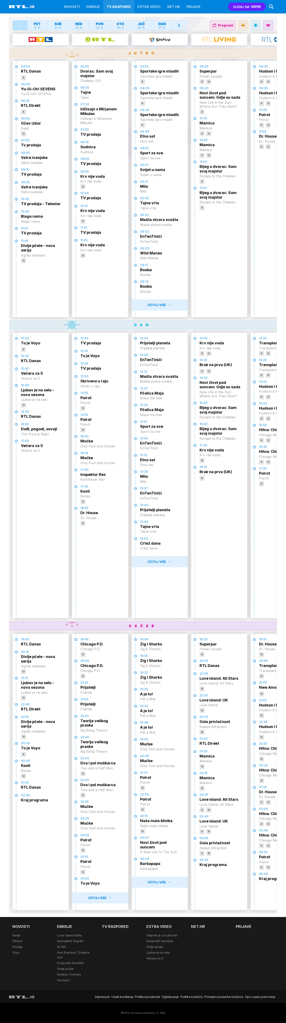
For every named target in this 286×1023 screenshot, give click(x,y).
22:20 (84, 716)
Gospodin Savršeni (70, 963)
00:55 (84, 835)
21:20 (84, 682)
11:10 (83, 227)
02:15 (203, 773)
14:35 (203, 377)
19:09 (144, 639)
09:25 (25, 182)
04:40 (144, 131)
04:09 (144, 88)
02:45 (25, 795)
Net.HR (173, 7)
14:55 (84, 414)
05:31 (144, 181)
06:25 (25, 100)
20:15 (25, 652)
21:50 (84, 699)
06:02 (144, 231)
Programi (225, 25)
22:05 (204, 673)
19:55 (144, 739)
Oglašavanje (170, 997)
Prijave (194, 7)
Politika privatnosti (147, 997)
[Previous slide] (20, 25)
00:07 (144, 837)
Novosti (72, 7)
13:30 (25, 356)
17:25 (203, 445)
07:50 (25, 140)
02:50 (84, 878)
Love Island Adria (69, 935)
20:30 (84, 661)
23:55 (84, 801)
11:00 (203, 161)
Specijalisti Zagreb (70, 941)
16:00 (84, 436)
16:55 (25, 424)
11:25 (84, 240)
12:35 (84, 351)
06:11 (144, 265)
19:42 (144, 706)
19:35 (144, 689)
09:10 (25, 169)
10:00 (84, 193)
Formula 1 (63, 980)
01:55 (84, 856)
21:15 (24, 678)
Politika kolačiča (191, 997)
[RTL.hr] (22, 6)
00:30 (25, 743)
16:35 (84, 453)
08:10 (84, 142)
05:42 (144, 198)
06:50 (25, 118)
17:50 (25, 441)
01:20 (204, 738)
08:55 (84, 159)
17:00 (84, 469)
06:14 (144, 281)
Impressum (102, 997)
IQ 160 (61, 947)
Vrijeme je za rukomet (162, 935)
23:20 (204, 695)
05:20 (204, 860)
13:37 (144, 488)
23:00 (84, 758)
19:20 (204, 639)
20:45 (204, 661)
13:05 (144, 438)
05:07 (144, 165)
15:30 (203, 403)
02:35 (204, 794)
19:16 (144, 656)
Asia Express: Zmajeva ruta (73, 954)
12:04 (144, 338)
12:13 (143, 371)
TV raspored (119, 7)
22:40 (25, 704)
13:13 (143, 455)
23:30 (84, 780)
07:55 (84, 129)
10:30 (25, 199)
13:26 (144, 471)
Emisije (93, 7)
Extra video (149, 7)
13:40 (144, 505)
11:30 (24, 228)
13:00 (84, 376)
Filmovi (17, 941)
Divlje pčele (65, 969)
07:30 (84, 104)
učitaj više (157, 305)
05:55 (84, 66)
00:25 (84, 818)
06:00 (25, 84)
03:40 (204, 816)
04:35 (204, 838)
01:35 (25, 782)
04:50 (25, 66)
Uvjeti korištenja (122, 997)
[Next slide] (179, 25)
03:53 (144, 66)
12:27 (144, 388)
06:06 (144, 248)
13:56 (144, 538)
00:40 (25, 760)
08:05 (25, 153)
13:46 (144, 522)
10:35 (203, 140)
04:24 (144, 110)
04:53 (144, 148)
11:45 (24, 241)
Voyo (16, 952)
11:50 (203, 188)
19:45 (84, 639)
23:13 (144, 816)
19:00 (25, 639)
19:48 (144, 722)
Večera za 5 (155, 958)
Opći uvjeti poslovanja (260, 997)
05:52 (144, 215)
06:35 (84, 87)
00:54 (144, 859)
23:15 (25, 717)
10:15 (84, 206)
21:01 (143, 772)
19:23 (144, 672)
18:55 (84, 508)
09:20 (204, 88)
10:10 (203, 118)
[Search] (271, 6)
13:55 (84, 393)
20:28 (144, 756)
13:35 (203, 360)
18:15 (203, 467)
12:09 (144, 355)
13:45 (25, 368)
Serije (16, 935)
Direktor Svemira (69, 974)
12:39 (144, 405)
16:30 (25, 411)
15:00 (25, 385)
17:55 (84, 486)
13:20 (25, 338)
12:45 (84, 363)
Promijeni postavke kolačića (223, 997)
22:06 (144, 794)
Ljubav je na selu (158, 952)
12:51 (143, 421)
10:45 (25, 211)
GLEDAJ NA (241, 7)
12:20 (84, 338)
